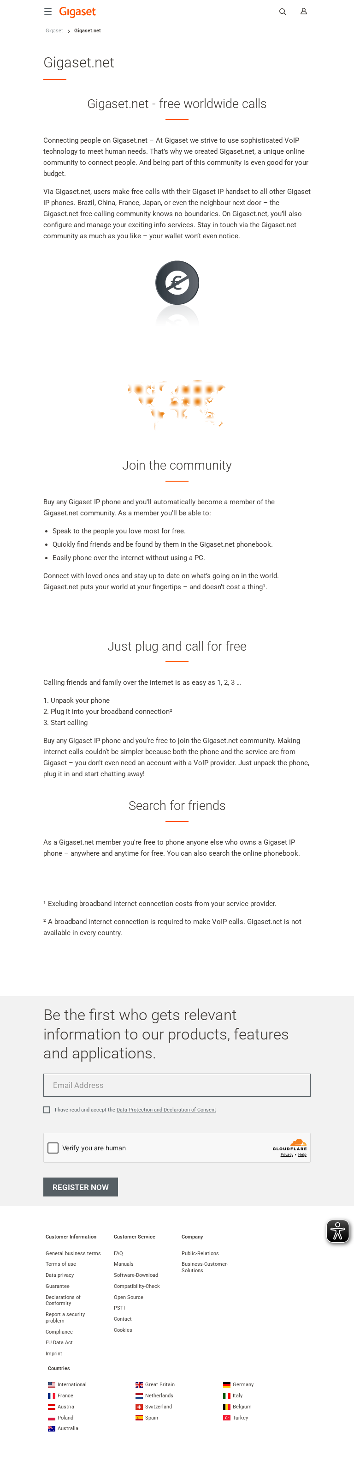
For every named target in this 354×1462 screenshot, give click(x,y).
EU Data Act (59, 1343)
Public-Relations (200, 1254)
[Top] (342, 1418)
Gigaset (54, 31)
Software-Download (136, 1275)
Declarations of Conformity (63, 1300)
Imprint (54, 1354)
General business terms (73, 1254)
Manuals (124, 1264)
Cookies (123, 1330)
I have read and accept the (135, 1110)
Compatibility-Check (137, 1286)
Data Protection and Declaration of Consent (166, 1110)
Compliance (59, 1332)
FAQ (118, 1254)
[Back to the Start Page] (77, 12)
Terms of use (61, 1264)
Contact (123, 1319)
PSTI (119, 1308)
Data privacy (60, 1275)
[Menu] (48, 11)
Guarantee (58, 1286)
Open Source (128, 1297)
